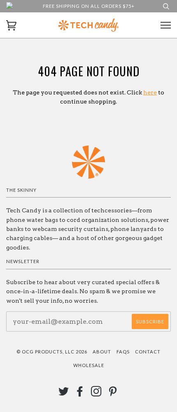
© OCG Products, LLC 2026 (51, 351)
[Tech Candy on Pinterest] (113, 393)
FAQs (123, 351)
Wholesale (88, 365)
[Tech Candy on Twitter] (63, 393)
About (102, 351)
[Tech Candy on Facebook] (80, 393)
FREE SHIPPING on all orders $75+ (89, 6)
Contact (148, 351)
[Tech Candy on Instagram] (96, 393)
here (150, 92)
